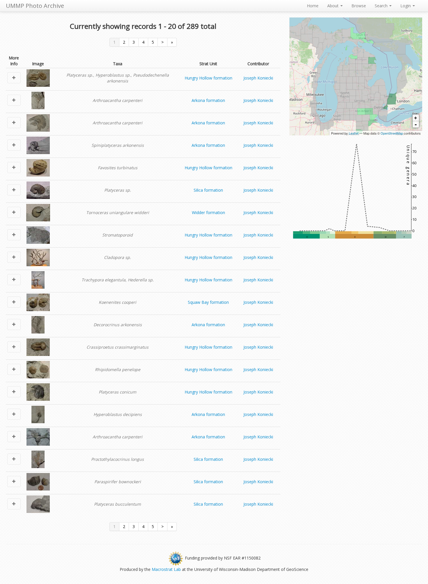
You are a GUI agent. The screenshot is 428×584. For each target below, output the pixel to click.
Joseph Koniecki (258, 78)
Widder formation (208, 212)
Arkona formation (208, 100)
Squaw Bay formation (208, 302)
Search (382, 5)
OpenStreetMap (392, 133)
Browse (358, 5)
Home (313, 5)
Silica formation (208, 190)
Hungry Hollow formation (208, 78)
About (333, 5)
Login (406, 5)
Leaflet (353, 133)
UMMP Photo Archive (35, 6)
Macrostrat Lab (166, 569)
